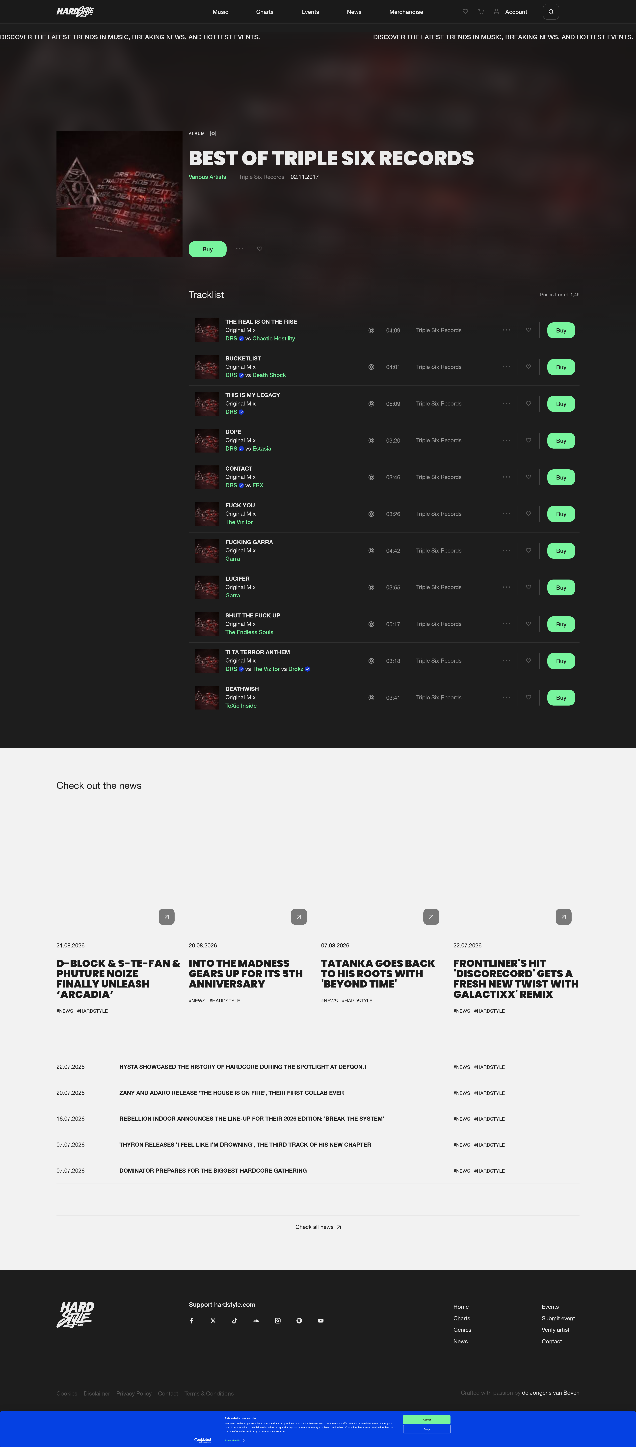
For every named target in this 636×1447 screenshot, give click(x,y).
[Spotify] (299, 1321)
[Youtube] (321, 1321)
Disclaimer (97, 1393)
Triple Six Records (261, 177)
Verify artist (556, 1329)
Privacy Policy (134, 1393)
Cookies (66, 1393)
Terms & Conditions (209, 1393)
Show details (232, 1440)
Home (461, 1306)
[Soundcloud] (256, 1321)
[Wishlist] (466, 11)
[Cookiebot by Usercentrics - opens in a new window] (202, 1440)
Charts (265, 11)
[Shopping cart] (482, 11)
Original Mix (240, 330)
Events (310, 11)
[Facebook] (191, 1321)
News (354, 11)
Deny (427, 1429)
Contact (552, 1341)
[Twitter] (213, 1321)
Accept (427, 1419)
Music (220, 11)
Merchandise (406, 11)
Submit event (558, 1318)
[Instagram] (278, 1321)
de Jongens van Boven (551, 1392)
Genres (462, 1329)
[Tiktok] (235, 1321)
